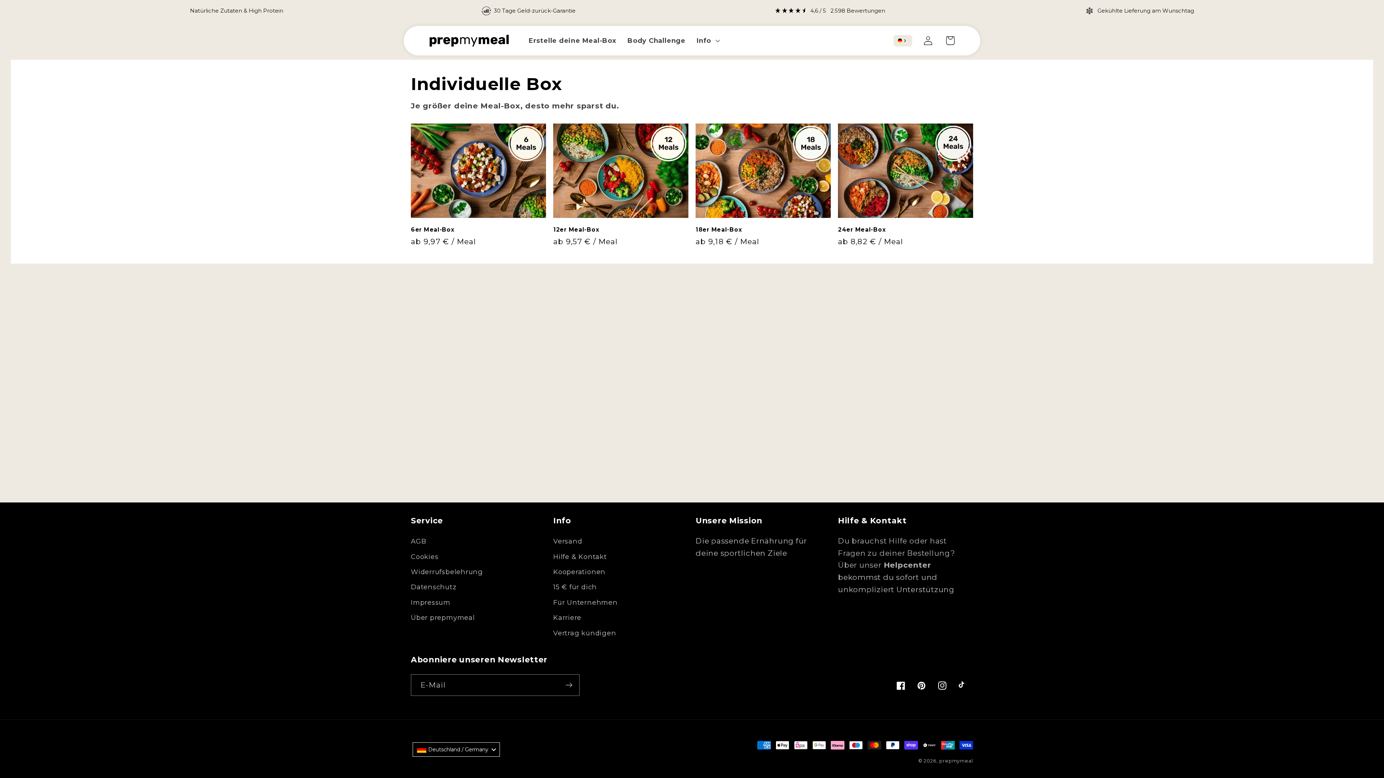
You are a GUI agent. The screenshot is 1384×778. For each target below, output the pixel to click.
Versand (567, 541)
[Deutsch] (900, 41)
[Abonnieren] (569, 685)
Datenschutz (434, 587)
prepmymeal (956, 761)
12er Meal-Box (576, 229)
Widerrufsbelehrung (447, 572)
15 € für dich (575, 587)
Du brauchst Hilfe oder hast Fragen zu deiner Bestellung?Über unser (896, 552)
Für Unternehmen (585, 602)
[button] (707, 40)
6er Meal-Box (432, 229)
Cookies (424, 557)
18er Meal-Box (719, 229)
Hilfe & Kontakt (580, 557)
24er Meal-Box (862, 229)
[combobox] (902, 40)
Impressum (431, 602)
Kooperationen (579, 572)
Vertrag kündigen (584, 633)
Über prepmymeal (443, 617)
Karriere (567, 617)
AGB (418, 541)
